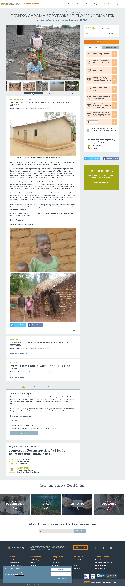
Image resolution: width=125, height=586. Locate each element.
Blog (95, 4)
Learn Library (102, 557)
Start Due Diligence (36, 560)
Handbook (33, 565)
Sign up (24, 433)
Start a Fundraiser (101, 182)
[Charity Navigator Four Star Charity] (87, 576)
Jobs (74, 562)
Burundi (64, 12)
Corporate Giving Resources (103, 562)
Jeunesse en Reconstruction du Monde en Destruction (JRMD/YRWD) (63, 20)
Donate (31, 4)
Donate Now (101, 41)
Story (15, 93)
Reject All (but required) (61, 574)
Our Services (55, 560)
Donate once (92, 48)
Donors (11, 557)
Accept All (61, 569)
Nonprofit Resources (101, 560)
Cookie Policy (19, 574)
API (112, 582)
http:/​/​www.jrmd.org (23, 461)
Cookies (98, 582)
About (63, 4)
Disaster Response (51, 12)
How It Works (77, 560)
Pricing (108, 582)
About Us (78, 557)
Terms (104, 582)
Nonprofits (71, 4)
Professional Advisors (14, 565)
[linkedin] (111, 548)
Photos (52, 93)
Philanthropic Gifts (13, 562)
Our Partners (55, 562)
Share (71, 93)
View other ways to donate (108, 132)
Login (118, 4)
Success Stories (100, 568)
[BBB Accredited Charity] (101, 576)
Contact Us (76, 568)
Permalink (72, 330)
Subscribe (79, 531)
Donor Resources (100, 565)
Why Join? (32, 562)
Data (115, 582)
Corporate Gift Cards (58, 565)
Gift (106, 4)
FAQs (75, 565)
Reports (34, 93)
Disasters (89, 4)
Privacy (93, 582)
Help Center (80, 547)
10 (57, 386)
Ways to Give (11, 560)
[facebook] (95, 548)
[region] (37, 574)
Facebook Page (22, 463)
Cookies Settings (61, 578)
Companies (80, 4)
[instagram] (103, 548)
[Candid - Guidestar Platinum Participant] (94, 576)
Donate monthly (110, 47)
